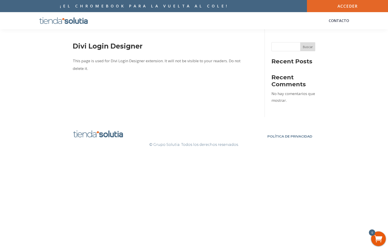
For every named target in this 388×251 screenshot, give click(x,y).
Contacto (339, 20)
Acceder (347, 6)
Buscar (308, 47)
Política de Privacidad (289, 136)
